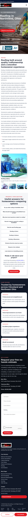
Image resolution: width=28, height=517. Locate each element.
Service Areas (4, 479)
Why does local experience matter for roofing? (14, 217)
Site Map (3, 481)
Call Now (7, 514)
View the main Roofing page (14, 227)
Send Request (7, 432)
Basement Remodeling (6, 473)
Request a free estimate (14, 247)
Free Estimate (20, 514)
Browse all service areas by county (14, 243)
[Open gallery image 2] (4, 186)
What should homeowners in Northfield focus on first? (14, 212)
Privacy (19, 509)
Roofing (3, 465)
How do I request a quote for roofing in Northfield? (14, 222)
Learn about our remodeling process (14, 251)
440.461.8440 (20, 260)
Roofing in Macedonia (14, 239)
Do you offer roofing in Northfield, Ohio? (14, 207)
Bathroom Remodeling (6, 456)
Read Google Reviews (7, 34)
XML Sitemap (4, 483)
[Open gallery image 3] (12, 186)
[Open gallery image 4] (20, 186)
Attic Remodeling (5, 475)
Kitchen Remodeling (5, 458)
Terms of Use (23, 509)
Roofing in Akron (14, 231)
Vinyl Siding (4, 462)
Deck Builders (4, 467)
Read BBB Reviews (21, 34)
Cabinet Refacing (5, 460)
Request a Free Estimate (7, 30)
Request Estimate (14, 271)
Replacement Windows (6, 464)
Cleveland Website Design (6, 505)
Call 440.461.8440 (22, 30)
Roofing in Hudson (14, 235)
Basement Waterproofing (6, 477)
